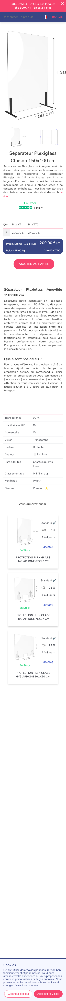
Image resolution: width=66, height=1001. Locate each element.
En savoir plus (42, 8)
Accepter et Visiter (48, 993)
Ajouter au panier (34, 264)
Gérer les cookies (18, 993)
